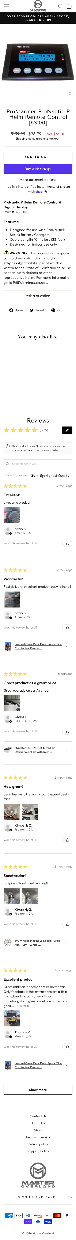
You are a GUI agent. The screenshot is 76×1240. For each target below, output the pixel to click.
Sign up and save (37, 1197)
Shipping (21, 138)
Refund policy (38, 1144)
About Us (38, 1123)
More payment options (38, 179)
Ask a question (38, 295)
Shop (38, 1130)
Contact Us (38, 1116)
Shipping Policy (38, 1151)
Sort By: (38, 475)
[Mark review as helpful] (67, 543)
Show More (22, 1005)
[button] (51, 430)
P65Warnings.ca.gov (30, 282)
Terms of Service (38, 1137)
